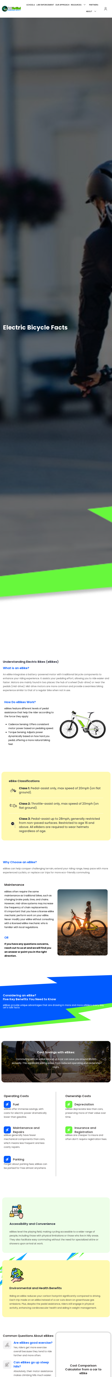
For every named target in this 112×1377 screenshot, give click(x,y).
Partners (93, 5)
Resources (76, 5)
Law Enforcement (45, 5)
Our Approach (62, 5)
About (89, 11)
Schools (30, 5)
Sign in (105, 8)
